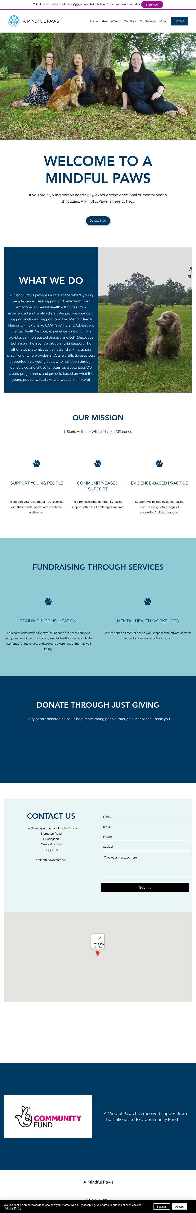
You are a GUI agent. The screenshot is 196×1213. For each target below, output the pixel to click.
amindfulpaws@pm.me (51, 860)
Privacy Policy (13, 1208)
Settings (162, 1206)
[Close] (191, 1206)
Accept (179, 1206)
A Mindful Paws (98, 1181)
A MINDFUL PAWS (41, 21)
